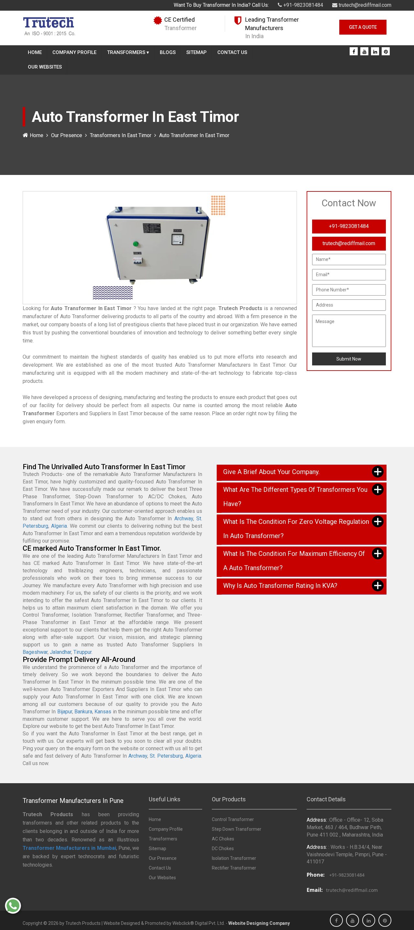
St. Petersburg (166, 756)
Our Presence (66, 135)
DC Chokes (223, 848)
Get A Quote (363, 27)
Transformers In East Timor (120, 135)
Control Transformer (233, 819)
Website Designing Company (259, 923)
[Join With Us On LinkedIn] (375, 51)
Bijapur (64, 711)
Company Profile (74, 52)
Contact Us (232, 52)
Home (35, 52)
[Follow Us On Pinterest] (386, 51)
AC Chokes (223, 838)
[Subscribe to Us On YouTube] (364, 51)
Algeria (59, 526)
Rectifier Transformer (234, 868)
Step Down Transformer (236, 829)
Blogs (168, 52)
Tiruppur (82, 652)
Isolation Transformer (234, 858)
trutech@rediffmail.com (364, 5)
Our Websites (45, 67)
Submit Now (348, 359)
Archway (183, 518)
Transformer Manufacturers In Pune (73, 801)
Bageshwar (35, 652)
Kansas (102, 711)
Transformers (128, 52)
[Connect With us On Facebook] (354, 51)
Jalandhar (60, 652)
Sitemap (196, 52)
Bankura (83, 711)
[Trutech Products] (49, 25)
